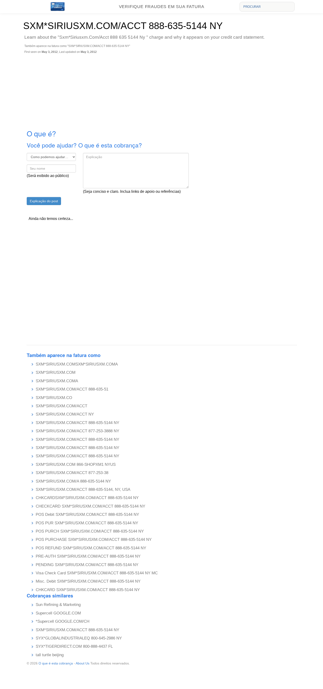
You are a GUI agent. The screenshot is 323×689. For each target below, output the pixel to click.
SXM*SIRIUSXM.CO (54, 397)
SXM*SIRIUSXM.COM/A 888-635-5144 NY (73, 481)
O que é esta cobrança (56, 663)
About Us (82, 663)
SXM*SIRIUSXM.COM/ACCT (61, 406)
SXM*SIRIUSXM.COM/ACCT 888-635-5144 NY (77, 422)
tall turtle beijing (50, 655)
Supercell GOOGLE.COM (58, 613)
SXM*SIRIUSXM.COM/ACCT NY (65, 414)
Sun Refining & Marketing (58, 604)
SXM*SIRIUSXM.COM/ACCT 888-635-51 (72, 389)
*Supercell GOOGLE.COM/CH (62, 621)
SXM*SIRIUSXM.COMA (57, 381)
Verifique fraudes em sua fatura (161, 6)
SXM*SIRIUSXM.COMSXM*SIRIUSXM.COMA (77, 364)
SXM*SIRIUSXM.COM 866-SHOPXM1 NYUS (76, 464)
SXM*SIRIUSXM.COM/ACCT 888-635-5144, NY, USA (83, 489)
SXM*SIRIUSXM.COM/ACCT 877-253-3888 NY (77, 431)
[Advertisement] (163, 89)
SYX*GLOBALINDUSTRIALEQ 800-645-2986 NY (79, 638)
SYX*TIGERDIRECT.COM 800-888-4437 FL (74, 646)
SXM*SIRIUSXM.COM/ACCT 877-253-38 (72, 473)
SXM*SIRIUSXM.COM (55, 372)
